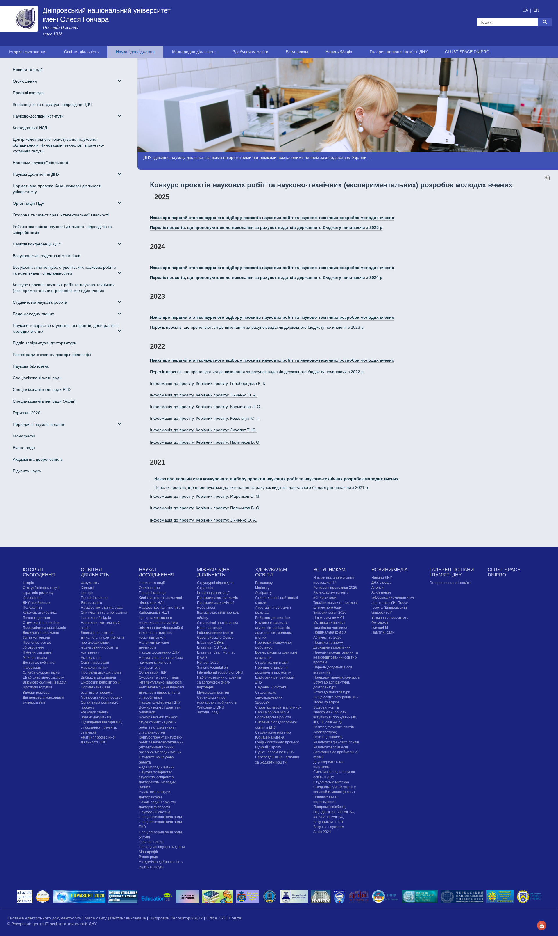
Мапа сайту (96, 918)
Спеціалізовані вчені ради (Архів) (44, 401)
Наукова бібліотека (31, 366)
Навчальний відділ (96, 618)
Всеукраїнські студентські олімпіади (47, 255)
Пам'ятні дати (382, 632)
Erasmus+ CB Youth (213, 647)
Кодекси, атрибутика (40, 613)
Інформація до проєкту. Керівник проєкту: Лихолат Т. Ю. (203, 430)
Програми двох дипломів (101, 672)
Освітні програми (95, 663)
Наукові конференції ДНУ (160, 702)
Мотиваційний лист (329, 622)
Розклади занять (94, 712)
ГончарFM (379, 627)
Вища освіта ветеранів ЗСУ (336, 697)
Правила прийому (328, 642)
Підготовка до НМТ (328, 617)
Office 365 (216, 918)
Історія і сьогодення (27, 51)
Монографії (24, 436)
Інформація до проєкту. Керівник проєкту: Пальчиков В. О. (205, 442)
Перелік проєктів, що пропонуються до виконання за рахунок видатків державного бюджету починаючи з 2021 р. (261, 487)
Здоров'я (262, 702)
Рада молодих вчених (156, 767)
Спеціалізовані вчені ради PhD (42, 389)
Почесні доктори (36, 618)
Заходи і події (208, 712)
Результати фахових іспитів (336, 742)
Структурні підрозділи (41, 623)
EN (536, 10)
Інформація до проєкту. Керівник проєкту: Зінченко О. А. (203, 395)
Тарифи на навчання (330, 627)
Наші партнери (209, 628)
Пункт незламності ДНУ (274, 752)
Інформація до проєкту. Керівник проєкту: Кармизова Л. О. (205, 406)
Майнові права (35, 658)
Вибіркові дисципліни (98, 677)
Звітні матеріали (36, 638)
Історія (28, 583)
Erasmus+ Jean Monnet (216, 652)
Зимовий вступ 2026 (329, 613)
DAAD (202, 658)
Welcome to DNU (210, 707)
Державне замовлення (332, 647)
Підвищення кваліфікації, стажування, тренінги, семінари (101, 727)
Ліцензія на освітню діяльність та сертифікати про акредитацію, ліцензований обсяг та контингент (102, 643)
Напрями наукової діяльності (40, 162)
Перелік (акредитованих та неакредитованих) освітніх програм (335, 657)
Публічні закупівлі (37, 652)
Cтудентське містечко (273, 732)
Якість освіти (91, 603)
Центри (87, 593)
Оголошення (149, 588)
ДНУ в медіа (381, 583)
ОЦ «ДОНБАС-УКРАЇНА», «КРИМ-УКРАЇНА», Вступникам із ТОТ (334, 817)
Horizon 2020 (208, 663)
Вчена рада (24, 447)
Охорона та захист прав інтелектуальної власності (61, 215)
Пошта (235, 918)
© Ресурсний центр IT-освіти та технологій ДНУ (52, 923)
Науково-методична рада (102, 608)
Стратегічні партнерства (217, 623)
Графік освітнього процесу (277, 742)
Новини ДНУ (381, 578)
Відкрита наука (27, 471)
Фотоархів (379, 622)
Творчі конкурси (326, 702)
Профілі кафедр (28, 92)
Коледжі (87, 588)
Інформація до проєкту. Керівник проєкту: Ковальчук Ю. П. (205, 418)
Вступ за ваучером (328, 827)
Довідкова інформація (41, 633)
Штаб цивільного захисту (43, 677)
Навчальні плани (94, 667)
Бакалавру (264, 583)
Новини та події (27, 69)
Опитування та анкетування (104, 613)
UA (526, 10)
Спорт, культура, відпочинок (278, 707)
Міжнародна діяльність (193, 51)
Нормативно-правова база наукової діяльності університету (57, 189)
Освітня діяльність (81, 51)
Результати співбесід (330, 747)
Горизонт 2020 (26, 412)
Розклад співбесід (328, 737)
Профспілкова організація (44, 628)
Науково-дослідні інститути (161, 608)
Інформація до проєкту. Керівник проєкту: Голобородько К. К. (208, 383)
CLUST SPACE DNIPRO (467, 51)
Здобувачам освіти (250, 51)
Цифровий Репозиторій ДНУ (176, 918)
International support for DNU (220, 672)
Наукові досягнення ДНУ (159, 652)
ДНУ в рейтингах (36, 603)
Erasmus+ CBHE (210, 642)
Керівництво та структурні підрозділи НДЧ (52, 104)
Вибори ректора (36, 693)
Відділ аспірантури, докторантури (44, 343)
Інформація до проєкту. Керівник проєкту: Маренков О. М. (205, 496)
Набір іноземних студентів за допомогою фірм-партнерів (219, 682)
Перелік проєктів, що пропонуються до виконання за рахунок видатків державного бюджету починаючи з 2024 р (266, 277)
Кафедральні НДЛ (30, 127)
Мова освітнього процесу (101, 697)
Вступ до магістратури (331, 692)
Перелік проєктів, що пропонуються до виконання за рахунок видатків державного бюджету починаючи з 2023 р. (257, 327)
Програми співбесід (329, 807)
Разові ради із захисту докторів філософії (52, 354)
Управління (32, 598)
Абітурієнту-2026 (327, 638)
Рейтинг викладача (128, 918)
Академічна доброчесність (38, 459)
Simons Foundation (212, 667)
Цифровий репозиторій (100, 682)
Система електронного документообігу (44, 918)
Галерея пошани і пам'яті (451, 583)
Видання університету (389, 617)
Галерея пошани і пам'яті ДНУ (399, 51)
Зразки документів (96, 717)
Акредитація (91, 658)
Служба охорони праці (41, 672)
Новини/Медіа (339, 51)
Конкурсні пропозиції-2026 (335, 588)
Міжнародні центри (213, 693)
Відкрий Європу (268, 747)
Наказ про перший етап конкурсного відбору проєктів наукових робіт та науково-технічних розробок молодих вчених (272, 267)
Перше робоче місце (272, 712)
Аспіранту (263, 593)
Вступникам (297, 51)
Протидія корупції (37, 687)
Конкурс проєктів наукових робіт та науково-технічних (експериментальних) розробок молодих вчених (64, 287)
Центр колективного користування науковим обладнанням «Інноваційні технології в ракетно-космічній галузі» (58, 145)
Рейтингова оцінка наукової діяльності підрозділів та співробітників (62, 229)
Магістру (262, 588)
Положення (32, 608)
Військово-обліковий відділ (44, 682)
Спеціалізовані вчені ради (37, 378)
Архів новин (381, 592)
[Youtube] (541, 925)
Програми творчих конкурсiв (336, 677)
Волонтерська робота (273, 717)
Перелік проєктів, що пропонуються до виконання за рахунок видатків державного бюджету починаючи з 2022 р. (257, 371)
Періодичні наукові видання (162, 847)
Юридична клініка (269, 737)
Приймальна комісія (329, 632)
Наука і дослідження (135, 51)
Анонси (377, 588)
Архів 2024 (322, 832)
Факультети (90, 583)
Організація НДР (153, 672)
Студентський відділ (272, 663)
